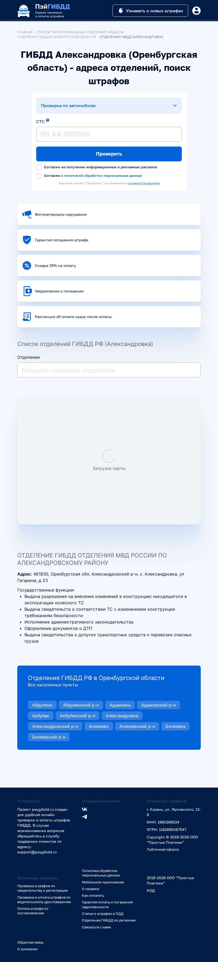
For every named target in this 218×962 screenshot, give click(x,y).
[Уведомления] (196, 10)
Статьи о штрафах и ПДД (102, 913)
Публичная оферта (163, 849)
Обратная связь (30, 942)
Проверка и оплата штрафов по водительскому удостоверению (44, 899)
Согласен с (92, 175)
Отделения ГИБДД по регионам (109, 920)
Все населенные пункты (53, 684)
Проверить (109, 154)
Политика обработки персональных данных (101, 873)
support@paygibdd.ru (37, 852)
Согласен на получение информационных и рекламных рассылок (100, 167)
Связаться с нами (96, 927)
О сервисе (90, 889)
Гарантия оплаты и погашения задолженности (107, 904)
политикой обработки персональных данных (103, 175)
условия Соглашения (144, 183)
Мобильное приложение (103, 882)
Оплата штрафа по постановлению (32, 910)
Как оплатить (93, 895)
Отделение (28, 357)
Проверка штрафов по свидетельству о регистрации (42, 888)
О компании (27, 949)
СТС (40, 121)
